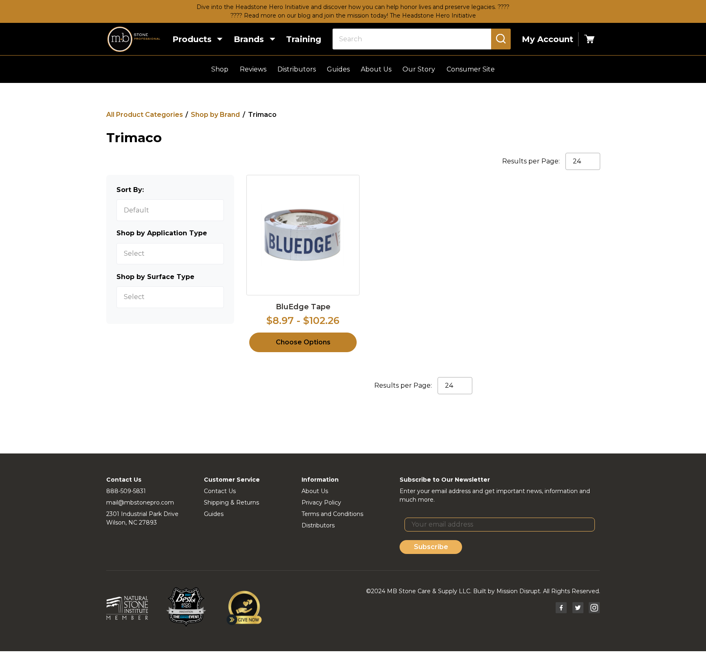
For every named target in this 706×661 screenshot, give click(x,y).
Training (303, 39)
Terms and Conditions (332, 514)
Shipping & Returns (231, 502)
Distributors (296, 69)
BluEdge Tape (303, 306)
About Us (376, 69)
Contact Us (220, 491)
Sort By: (130, 190)
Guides (338, 69)
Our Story (418, 69)
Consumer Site (471, 69)
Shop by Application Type (161, 233)
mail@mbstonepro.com (140, 502)
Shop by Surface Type (155, 277)
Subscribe (431, 547)
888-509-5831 (126, 491)
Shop (219, 69)
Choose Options (303, 342)
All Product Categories (144, 114)
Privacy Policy (321, 502)
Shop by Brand (215, 114)
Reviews (253, 69)
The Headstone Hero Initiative (433, 15)
